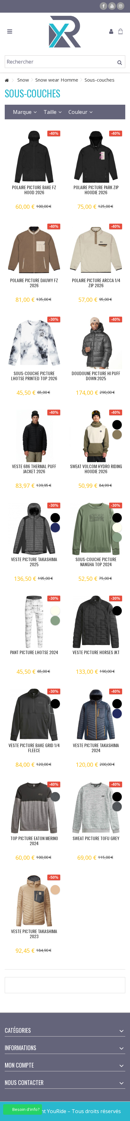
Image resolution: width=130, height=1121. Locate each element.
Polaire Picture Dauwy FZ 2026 (34, 282)
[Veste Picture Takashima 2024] (96, 715)
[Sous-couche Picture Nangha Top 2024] (96, 529)
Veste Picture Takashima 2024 (96, 747)
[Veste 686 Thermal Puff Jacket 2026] (34, 436)
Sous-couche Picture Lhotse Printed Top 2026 (34, 375)
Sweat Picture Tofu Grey (96, 838)
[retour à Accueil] (7, 80)
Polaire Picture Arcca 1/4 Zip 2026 (96, 282)
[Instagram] (120, 6)
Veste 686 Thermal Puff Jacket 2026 (34, 468)
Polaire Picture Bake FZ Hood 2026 (34, 189)
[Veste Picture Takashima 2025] (34, 529)
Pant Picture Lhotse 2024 (34, 652)
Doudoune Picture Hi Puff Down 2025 (96, 375)
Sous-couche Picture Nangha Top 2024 (95, 561)
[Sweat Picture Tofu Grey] (96, 808)
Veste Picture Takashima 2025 (34, 561)
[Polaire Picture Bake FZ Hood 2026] (34, 157)
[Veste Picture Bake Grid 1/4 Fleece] (34, 715)
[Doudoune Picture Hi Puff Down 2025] (96, 343)
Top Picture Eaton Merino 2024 (34, 840)
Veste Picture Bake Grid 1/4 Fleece (34, 747)
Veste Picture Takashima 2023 (34, 933)
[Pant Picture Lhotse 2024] (34, 622)
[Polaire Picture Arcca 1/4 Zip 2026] (96, 250)
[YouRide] (65, 31)
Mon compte (19, 1065)
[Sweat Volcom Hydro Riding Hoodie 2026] (96, 436)
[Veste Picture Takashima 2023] (34, 901)
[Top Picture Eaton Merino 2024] (34, 808)
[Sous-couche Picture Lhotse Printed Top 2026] (34, 343)
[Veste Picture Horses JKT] (96, 622)
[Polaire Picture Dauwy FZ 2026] (34, 250)
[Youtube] (112, 6)
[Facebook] (103, 6)
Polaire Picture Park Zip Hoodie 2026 (96, 189)
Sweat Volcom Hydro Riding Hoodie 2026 (96, 468)
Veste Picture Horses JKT (96, 652)
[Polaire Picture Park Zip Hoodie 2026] (96, 157)
